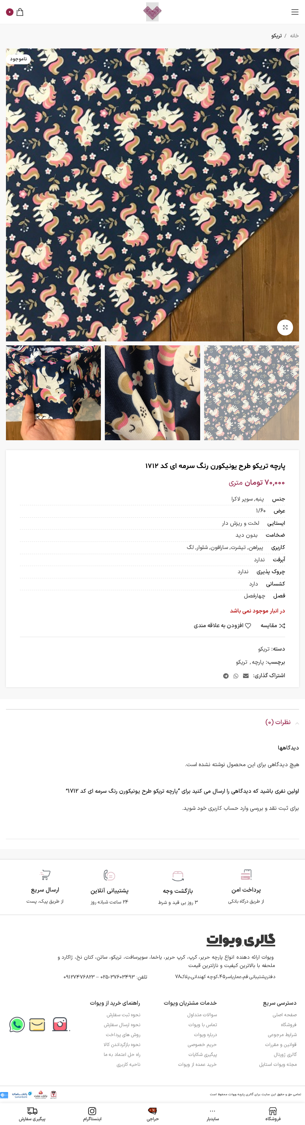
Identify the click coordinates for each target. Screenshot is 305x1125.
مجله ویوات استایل (278, 1064)
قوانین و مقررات (281, 1044)
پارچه (258, 662)
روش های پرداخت (123, 1034)
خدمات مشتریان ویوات (190, 1003)
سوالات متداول (202, 1015)
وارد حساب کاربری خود (222, 808)
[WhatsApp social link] (236, 676)
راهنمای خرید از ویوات (115, 1003)
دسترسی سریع (280, 1003)
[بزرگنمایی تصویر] (285, 327)
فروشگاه (289, 1025)
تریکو (276, 36)
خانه (293, 36)
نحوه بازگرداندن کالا (122, 1044)
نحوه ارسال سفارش (122, 1025)
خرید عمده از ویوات (197, 1064)
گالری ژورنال (285, 1054)
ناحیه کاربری (128, 1064)
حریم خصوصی (202, 1044)
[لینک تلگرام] (226, 676)
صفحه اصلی (285, 1015)
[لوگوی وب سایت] (152, 12)
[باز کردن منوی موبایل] (295, 12)
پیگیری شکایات (203, 1054)
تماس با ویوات (203, 1025)
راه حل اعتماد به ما (122, 1054)
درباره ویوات (205, 1034)
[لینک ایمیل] (246, 676)
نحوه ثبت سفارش (123, 1015)
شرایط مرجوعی (282, 1034)
